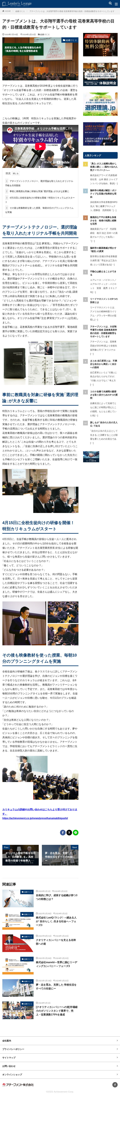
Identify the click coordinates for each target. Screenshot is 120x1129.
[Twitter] (69, 832)
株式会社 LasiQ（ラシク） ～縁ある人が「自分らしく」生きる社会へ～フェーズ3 (56, 921)
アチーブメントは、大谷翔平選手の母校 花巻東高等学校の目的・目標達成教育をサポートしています (72, 11)
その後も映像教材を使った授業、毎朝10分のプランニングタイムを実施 (39, 210)
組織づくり (20, 11)
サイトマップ (8, 1057)
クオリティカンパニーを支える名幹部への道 (56, 941)
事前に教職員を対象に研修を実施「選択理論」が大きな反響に (37, 191)
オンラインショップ (12, 1074)
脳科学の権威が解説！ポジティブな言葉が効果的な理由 (103, 193)
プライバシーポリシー (13, 1049)
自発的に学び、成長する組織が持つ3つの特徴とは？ (56, 897)
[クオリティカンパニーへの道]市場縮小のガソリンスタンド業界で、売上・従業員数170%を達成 (57, 1010)
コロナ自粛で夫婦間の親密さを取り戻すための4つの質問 (104, 395)
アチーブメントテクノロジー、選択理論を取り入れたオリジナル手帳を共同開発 (39, 183)
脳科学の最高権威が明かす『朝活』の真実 (103, 249)
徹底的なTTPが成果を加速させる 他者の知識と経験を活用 (103, 220)
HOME (8, 11)
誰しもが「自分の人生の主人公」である (104, 424)
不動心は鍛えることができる (103, 273)
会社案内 (6, 1040)
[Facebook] (63, 832)
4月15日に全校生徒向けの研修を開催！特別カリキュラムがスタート (40, 200)
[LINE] (75, 832)
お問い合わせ (8, 1065)
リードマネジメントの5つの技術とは (104, 300)
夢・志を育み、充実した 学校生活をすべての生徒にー (56, 986)
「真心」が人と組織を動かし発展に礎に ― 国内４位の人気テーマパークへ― (104, 167)
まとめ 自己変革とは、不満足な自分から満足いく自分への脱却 (103, 364)
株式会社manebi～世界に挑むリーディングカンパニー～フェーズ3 (56, 964)
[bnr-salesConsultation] (91, 461)
